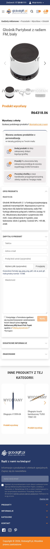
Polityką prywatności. (20, 328)
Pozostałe (25, 21)
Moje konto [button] (37, 2)
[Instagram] (10, 530)
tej (8, 496)
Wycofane (36, 21)
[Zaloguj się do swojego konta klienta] (30, 2)
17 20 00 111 (20, 2)
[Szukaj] (31, 11)
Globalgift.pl (27, 541)
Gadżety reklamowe (10, 21)
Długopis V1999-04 (12, 414)
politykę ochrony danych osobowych (25, 494)
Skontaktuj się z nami (38, 124)
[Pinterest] (15, 530)
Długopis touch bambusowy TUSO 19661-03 (36, 414)
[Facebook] (3, 530)
